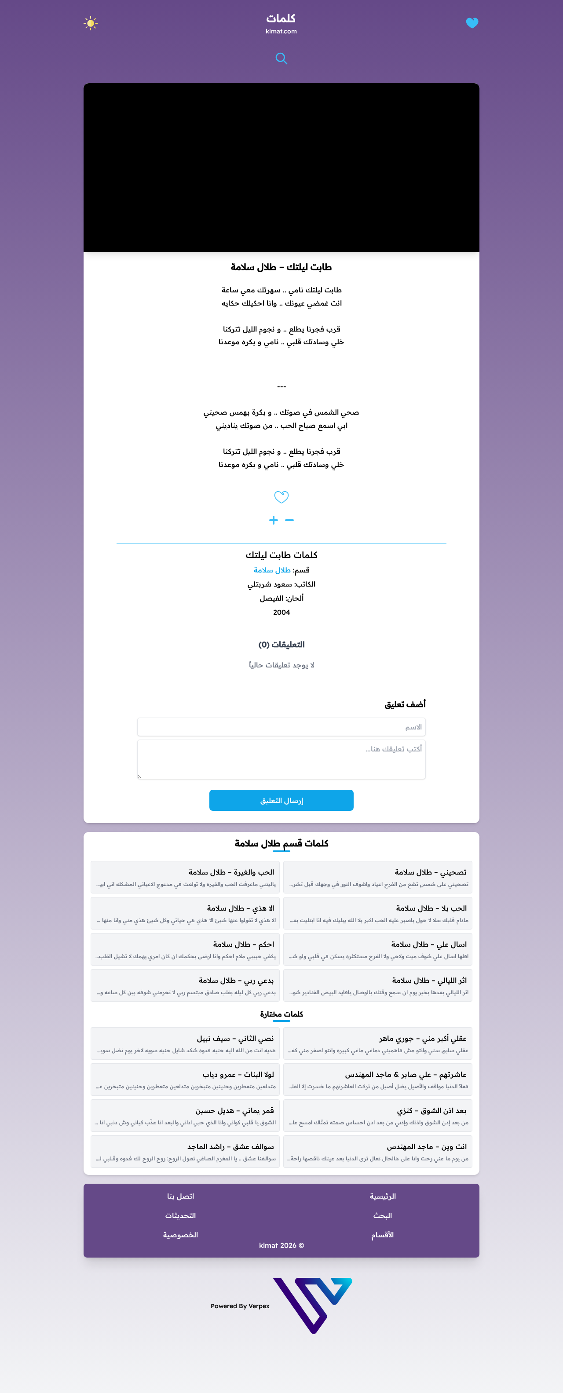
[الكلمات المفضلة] (472, 23)
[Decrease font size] (289, 520)
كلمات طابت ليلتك (282, 554)
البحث (382, 1215)
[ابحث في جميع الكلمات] (281, 58)
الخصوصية (180, 1234)
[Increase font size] (274, 520)
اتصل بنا (180, 1196)
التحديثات (180, 1215)
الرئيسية (383, 1196)
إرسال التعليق (281, 800)
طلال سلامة (272, 569)
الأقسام (383, 1234)
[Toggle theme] (91, 23)
